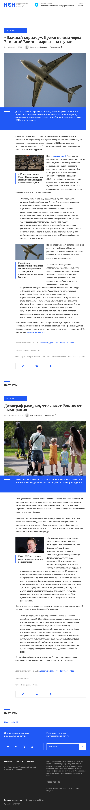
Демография (26, 685)
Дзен (52, 343)
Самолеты (46, 357)
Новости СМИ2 (11, 722)
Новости (43, 343)
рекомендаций (59, 156)
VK (57, 343)
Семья (36, 685)
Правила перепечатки (13, 800)
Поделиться (55, 47)
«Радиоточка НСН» (35, 332)
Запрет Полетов (33, 357)
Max (72, 343)
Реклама (30, 761)
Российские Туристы (76, 357)
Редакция (8, 761)
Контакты (19, 761)
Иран (23, 357)
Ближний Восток (59, 357)
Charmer (16, 804)
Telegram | (65, 343)
